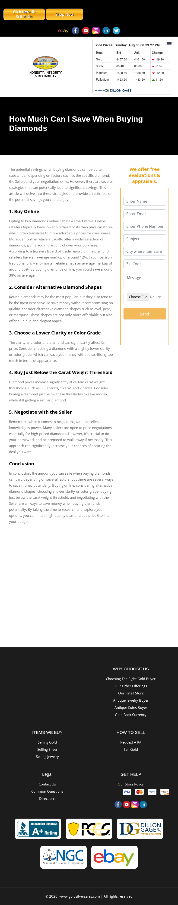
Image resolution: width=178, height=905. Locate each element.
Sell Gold (131, 749)
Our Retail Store (130, 693)
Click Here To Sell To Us (24, 14)
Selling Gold (47, 742)
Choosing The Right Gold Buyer (131, 678)
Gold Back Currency (130, 714)
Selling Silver (47, 749)
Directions (47, 798)
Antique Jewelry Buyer (131, 700)
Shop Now (64, 14)
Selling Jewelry (47, 756)
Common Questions (47, 791)
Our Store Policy (131, 784)
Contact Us (47, 784)
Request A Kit (130, 742)
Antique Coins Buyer (130, 707)
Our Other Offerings (131, 686)
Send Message (145, 316)
